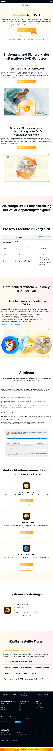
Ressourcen (21, 705)
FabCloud (3, 709)
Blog (19, 709)
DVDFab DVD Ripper (26, 523)
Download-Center (5, 703)
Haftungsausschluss (11, 732)
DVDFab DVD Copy (26, 492)
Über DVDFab (39, 703)
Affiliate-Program (39, 707)
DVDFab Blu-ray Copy (26, 555)
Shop (2, 705)
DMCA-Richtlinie (21, 732)
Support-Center (22, 703)
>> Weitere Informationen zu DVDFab (10, 324)
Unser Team (38, 705)
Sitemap (27, 734)
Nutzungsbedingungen (31, 732)
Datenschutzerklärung (42, 732)
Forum (20, 707)
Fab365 (3, 707)
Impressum (3, 732)
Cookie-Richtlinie (20, 734)
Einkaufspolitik (4, 734)
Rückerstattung (12, 734)
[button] (26, 30)
